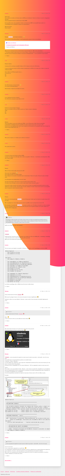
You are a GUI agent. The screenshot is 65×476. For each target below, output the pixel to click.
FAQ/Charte (12, 471)
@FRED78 (20, 205)
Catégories (7, 471)
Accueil (2, 471)
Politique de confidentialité (36, 471)
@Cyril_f (19, 199)
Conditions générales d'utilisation (22, 471)
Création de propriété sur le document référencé (17, 45)
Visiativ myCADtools (12, 42)
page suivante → (8, 460)
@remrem (10, 36)
